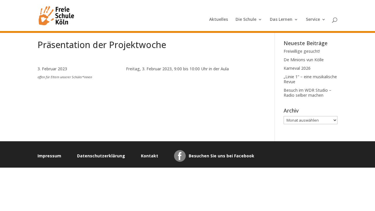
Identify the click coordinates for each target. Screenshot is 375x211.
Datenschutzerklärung (101, 156)
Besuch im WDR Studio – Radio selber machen (307, 92)
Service (313, 19)
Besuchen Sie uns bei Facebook (221, 156)
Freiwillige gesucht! (302, 51)
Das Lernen (281, 19)
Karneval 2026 (297, 68)
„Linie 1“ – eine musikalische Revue (310, 79)
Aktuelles (218, 19)
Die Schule (246, 19)
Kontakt (149, 156)
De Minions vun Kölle (304, 59)
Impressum (49, 156)
